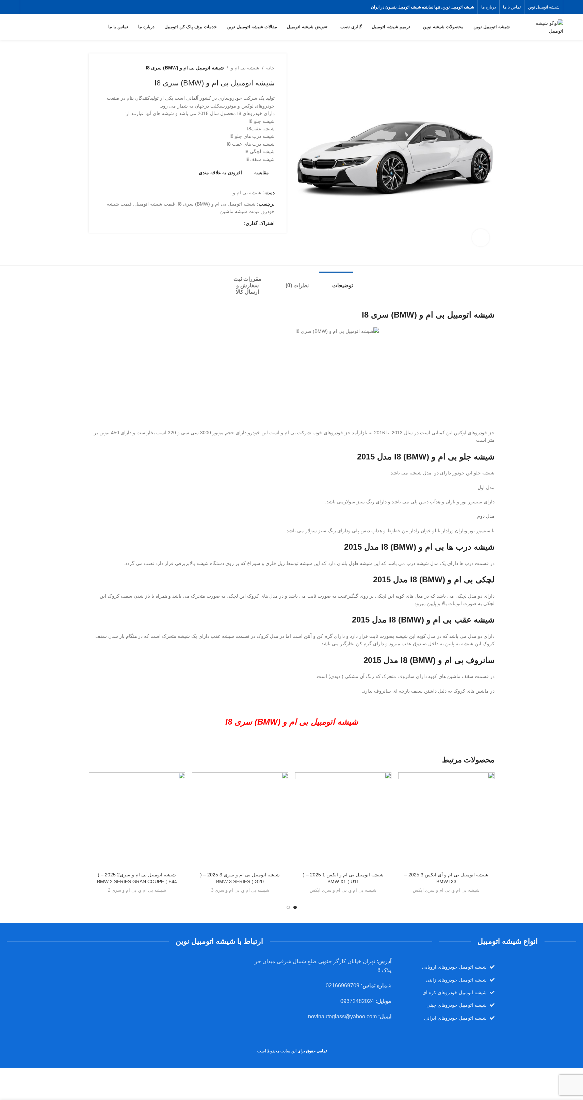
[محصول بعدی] (105, 68)
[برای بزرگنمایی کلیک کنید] (480, 237)
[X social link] (36, 7)
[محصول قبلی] (121, 68)
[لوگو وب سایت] (542, 26)
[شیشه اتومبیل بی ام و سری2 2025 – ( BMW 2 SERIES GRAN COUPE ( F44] (137, 820)
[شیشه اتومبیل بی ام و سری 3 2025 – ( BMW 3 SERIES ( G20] (240, 820)
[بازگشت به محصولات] (113, 68)
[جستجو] (22, 27)
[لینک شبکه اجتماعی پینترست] (224, 223)
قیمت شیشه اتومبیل (154, 204)
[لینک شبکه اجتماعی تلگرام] (207, 223)
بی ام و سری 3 (225, 890)
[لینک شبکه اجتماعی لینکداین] (215, 223)
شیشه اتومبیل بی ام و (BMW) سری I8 (217, 204)
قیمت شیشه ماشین (240, 211)
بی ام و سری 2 (122, 890)
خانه (270, 67)
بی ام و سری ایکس (431, 890)
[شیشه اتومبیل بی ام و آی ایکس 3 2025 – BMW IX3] (446, 820)
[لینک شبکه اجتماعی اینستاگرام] (27, 7)
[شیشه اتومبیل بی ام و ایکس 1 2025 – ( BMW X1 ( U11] (343, 820)
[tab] (336, 282)
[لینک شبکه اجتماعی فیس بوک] (45, 7)
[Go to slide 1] (295, 907)
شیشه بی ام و (245, 67)
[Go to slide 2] (288, 907)
